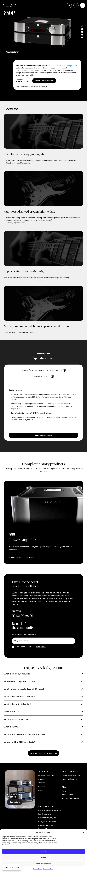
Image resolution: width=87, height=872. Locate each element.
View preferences (43, 864)
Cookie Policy (37, 869)
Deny (43, 857)
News (40, 790)
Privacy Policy (48, 869)
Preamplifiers (44, 829)
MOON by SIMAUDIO (46, 775)
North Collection (69, 779)
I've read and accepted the (31, 647)
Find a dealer (30, 557)
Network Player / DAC (47, 818)
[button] (83, 832)
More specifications (43, 435)
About (41, 779)
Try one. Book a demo (44, 81)
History (41, 786)
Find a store (15, 802)
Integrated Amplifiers (47, 821)
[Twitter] (22, 615)
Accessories (67, 794)
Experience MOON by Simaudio (43, 753)
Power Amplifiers (45, 825)
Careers (42, 783)
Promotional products (72, 798)
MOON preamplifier (67, 65)
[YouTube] (27, 615)
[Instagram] (18, 615)
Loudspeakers (44, 814)
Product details (15, 557)
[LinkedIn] (31, 615)
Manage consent (11, 867)
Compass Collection (71, 775)
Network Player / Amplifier (49, 810)
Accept (43, 851)
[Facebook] (13, 615)
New (64, 791)
